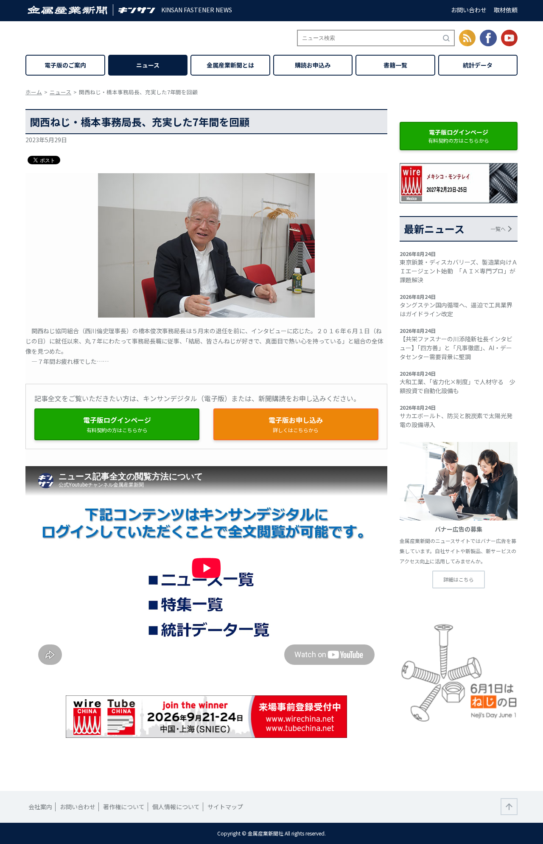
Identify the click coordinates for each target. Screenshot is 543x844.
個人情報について (176, 806)
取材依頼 (506, 10)
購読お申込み (312, 65)
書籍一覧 (395, 65)
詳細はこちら (458, 579)
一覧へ (498, 228)
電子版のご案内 (65, 65)
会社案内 (40, 806)
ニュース (148, 65)
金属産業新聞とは (230, 65)
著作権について (124, 806)
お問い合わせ (469, 10)
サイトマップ (225, 806)
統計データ (478, 65)
